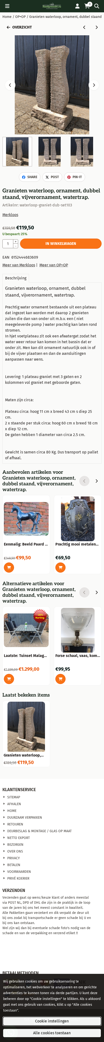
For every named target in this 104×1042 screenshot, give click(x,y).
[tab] (15, 278)
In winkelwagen (60, 243)
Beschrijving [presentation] (15, 278)
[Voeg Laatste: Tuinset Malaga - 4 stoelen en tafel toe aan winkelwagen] (9, 679)
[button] (7, 6)
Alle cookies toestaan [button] (52, 1033)
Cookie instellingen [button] (52, 1021)
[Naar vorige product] (84, 27)
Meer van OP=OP (53, 265)
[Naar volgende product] (96, 27)
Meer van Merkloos (18, 265)
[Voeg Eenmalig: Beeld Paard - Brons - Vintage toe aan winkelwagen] (9, 567)
